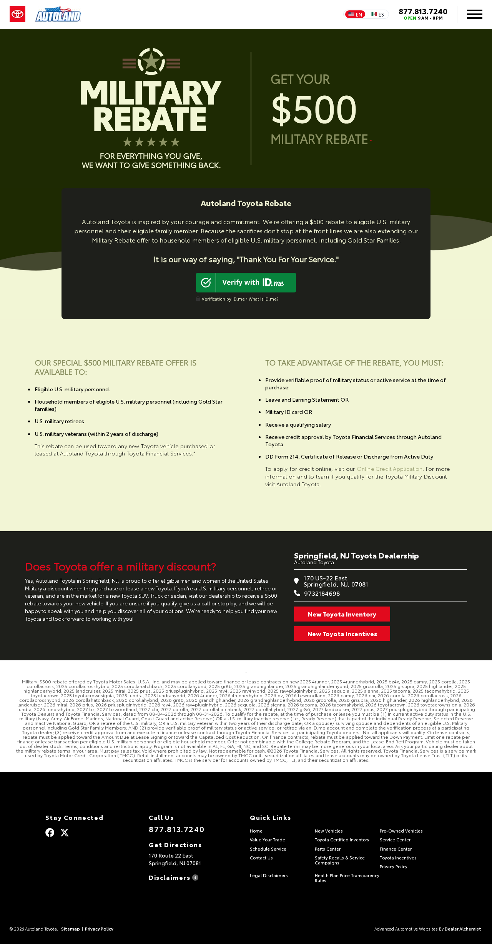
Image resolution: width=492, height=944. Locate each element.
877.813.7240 (423, 11)
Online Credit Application (390, 468)
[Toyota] (17, 14)
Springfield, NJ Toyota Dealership (356, 555)
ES (381, 14)
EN (359, 14)
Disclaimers (170, 877)
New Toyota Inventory (342, 613)
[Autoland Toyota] (58, 14)
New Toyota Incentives (342, 633)
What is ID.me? (263, 299)
